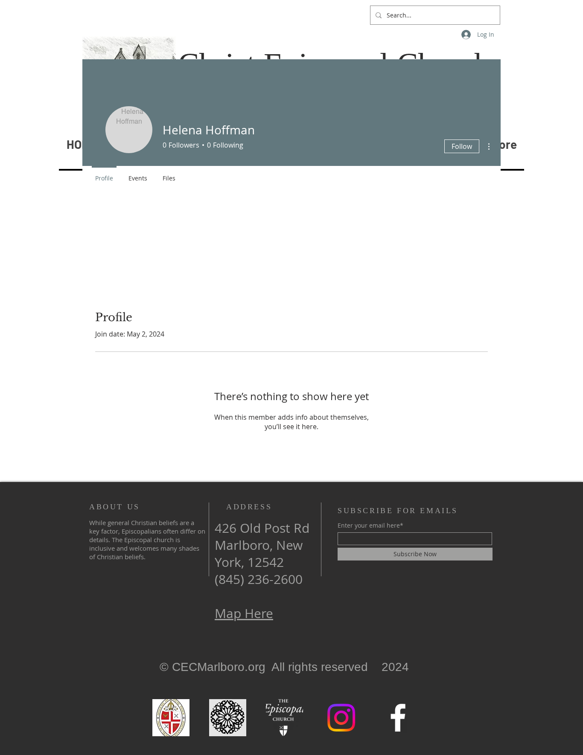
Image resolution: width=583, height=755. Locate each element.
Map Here (244, 613)
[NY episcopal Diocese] (170, 717)
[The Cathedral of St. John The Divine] (227, 717)
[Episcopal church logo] (284, 717)
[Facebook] (398, 717)
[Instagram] (341, 717)
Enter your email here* (370, 525)
